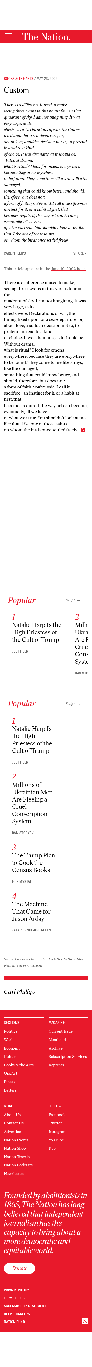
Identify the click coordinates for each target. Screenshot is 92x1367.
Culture (10, 1056)
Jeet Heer (20, 651)
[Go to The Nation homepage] (46, 36)
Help (8, 1314)
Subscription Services (68, 1056)
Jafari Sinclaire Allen (31, 930)
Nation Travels (17, 1156)
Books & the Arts (18, 78)
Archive (56, 1048)
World (9, 1039)
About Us (12, 1114)
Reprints (56, 1065)
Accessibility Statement (25, 1306)
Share (78, 253)
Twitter (55, 1123)
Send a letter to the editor (62, 959)
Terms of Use (15, 1298)
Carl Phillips (15, 253)
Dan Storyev (22, 832)
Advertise (12, 1131)
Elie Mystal (22, 881)
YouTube (56, 1140)
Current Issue (61, 1031)
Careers (23, 1314)
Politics (10, 1031)
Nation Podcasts (18, 1165)
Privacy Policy (16, 1290)
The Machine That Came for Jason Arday (31, 911)
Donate (19, 1268)
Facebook (57, 1114)
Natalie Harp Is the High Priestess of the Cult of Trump (36, 632)
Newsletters (14, 1173)
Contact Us (14, 1123)
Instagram (57, 1131)
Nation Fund (14, 1322)
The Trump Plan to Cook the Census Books (33, 862)
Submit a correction (21, 959)
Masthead (57, 1039)
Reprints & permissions (23, 965)
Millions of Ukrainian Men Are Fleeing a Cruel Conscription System (32, 803)
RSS (52, 1148)
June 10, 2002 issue (68, 268)
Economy (12, 1048)
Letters (10, 1090)
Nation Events (16, 1140)
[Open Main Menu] (8, 36)
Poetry (10, 1081)
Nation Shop (15, 1148)
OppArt (10, 1073)
